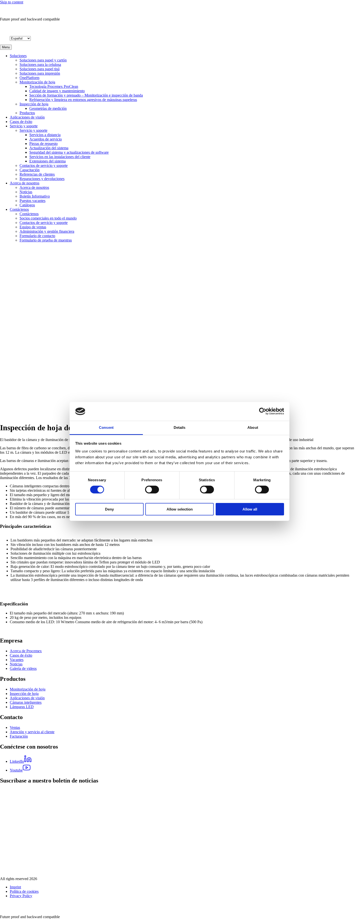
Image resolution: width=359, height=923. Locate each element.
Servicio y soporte (24, 126)
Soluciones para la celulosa (40, 64)
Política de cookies (24, 891)
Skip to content (11, 2)
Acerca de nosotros (24, 183)
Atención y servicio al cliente (32, 732)
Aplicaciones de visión (27, 117)
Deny (109, 509)
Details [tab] (180, 427)
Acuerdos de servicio (45, 139)
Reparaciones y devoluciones (42, 179)
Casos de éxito (21, 122)
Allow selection (180, 509)
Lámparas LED (22, 707)
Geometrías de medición (48, 108)
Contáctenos (19, 209)
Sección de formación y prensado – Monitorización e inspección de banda (86, 95)
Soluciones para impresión (40, 73)
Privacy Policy (21, 896)
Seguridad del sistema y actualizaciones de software (69, 152)
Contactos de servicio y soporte (44, 165)
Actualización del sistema (48, 148)
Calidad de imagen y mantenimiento (57, 91)
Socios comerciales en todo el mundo (48, 218)
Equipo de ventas (33, 227)
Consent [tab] (106, 427)
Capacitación (30, 170)
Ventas (15, 727)
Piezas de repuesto (43, 143)
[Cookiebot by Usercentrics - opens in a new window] (262, 411)
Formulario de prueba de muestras (46, 240)
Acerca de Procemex (26, 651)
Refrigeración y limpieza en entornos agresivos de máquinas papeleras (83, 100)
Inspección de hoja (34, 104)
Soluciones (18, 56)
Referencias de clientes (37, 174)
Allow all (250, 509)
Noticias (26, 192)
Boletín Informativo (35, 196)
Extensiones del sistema (47, 161)
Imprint (15, 887)
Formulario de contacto (37, 236)
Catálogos (27, 205)
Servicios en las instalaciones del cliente (59, 157)
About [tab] (252, 427)
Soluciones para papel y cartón (43, 60)
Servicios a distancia (45, 135)
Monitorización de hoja (37, 82)
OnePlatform (29, 78)
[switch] (152, 489)
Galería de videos (23, 668)
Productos (27, 113)
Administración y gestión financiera (47, 231)
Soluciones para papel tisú (40, 69)
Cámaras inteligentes (26, 702)
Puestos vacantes (32, 201)
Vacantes (16, 660)
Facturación (19, 736)
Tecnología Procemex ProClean (53, 86)
